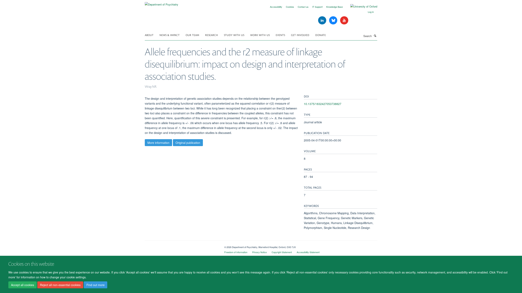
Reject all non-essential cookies (60, 285)
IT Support (317, 6)
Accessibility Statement (308, 252)
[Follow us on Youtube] (344, 20)
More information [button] (158, 143)
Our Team (192, 35)
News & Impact (169, 35)
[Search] (375, 35)
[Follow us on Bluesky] (333, 20)
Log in (371, 11)
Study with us (234, 35)
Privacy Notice (259, 252)
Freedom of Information (235, 252)
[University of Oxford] (360, 6)
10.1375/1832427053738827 (322, 104)
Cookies (290, 6)
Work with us (260, 35)
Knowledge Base (334, 6)
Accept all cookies (22, 285)
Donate (320, 35)
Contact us (303, 6)
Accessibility (276, 6)
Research (211, 35)
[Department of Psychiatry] (161, 3)
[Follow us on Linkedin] (322, 20)
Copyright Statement (282, 252)
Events (280, 35)
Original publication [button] (188, 143)
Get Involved (300, 35)
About (149, 35)
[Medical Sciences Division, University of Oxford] (181, 246)
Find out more (95, 285)
